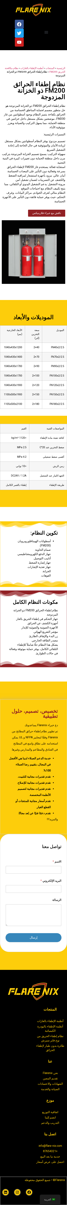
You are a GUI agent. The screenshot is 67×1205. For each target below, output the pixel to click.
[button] (46, 32)
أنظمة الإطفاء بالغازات (31, 68)
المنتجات (50, 68)
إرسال (34, 937)
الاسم (57, 861)
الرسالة (56, 900)
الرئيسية (61, 68)
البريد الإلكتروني (50, 880)
